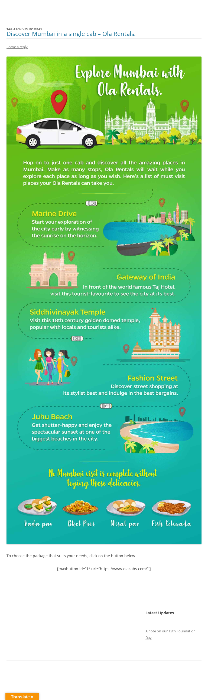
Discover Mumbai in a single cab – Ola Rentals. (71, 33)
